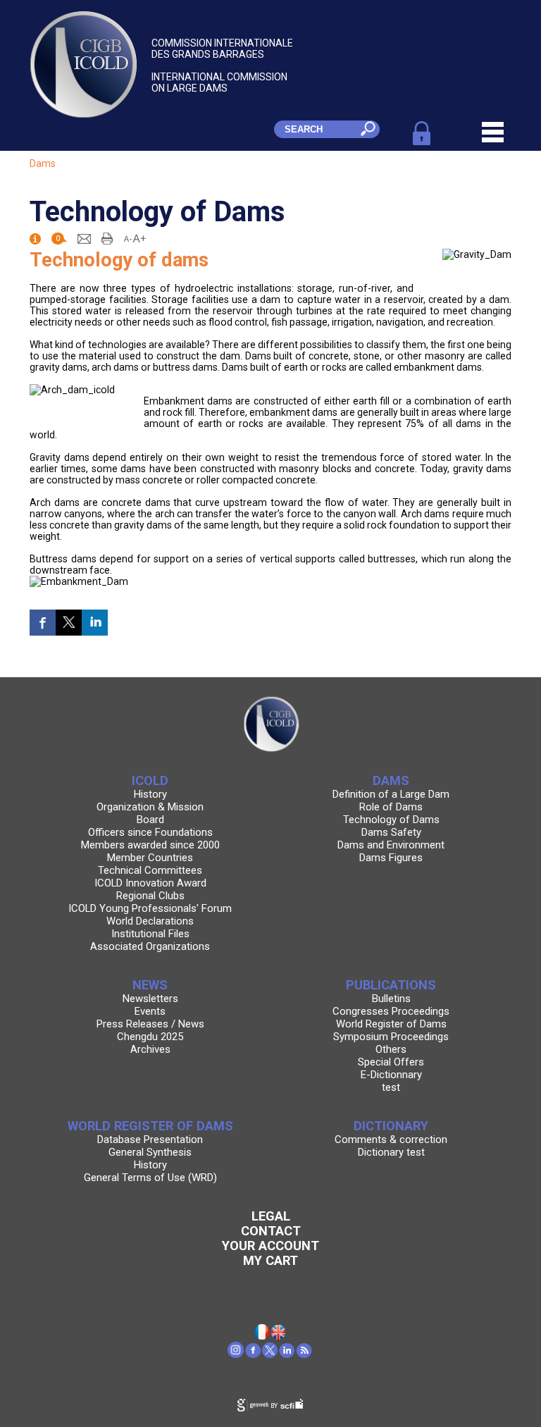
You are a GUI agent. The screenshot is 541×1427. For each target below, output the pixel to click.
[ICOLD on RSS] (304, 1354)
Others (390, 1049)
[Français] (262, 1336)
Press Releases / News (150, 1024)
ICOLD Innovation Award (150, 883)
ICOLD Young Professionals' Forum (150, 908)
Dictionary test (391, 1152)
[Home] (279, 1336)
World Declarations (150, 921)
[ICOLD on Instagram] (236, 1354)
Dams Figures (391, 857)
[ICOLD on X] (270, 1354)
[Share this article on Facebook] (43, 623)
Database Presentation (150, 1139)
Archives (150, 1049)
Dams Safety (391, 832)
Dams (43, 163)
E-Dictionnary (391, 1074)
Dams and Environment (390, 845)
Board (150, 819)
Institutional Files (150, 933)
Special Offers (391, 1062)
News (150, 984)
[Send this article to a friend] (84, 237)
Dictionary (391, 1125)
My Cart (270, 1260)
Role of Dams (391, 807)
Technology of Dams (391, 819)
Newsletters (150, 998)
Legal (270, 1216)
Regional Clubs (150, 895)
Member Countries (150, 857)
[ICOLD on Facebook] (253, 1354)
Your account (270, 1245)
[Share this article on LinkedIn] (95, 623)
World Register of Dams (391, 1024)
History (150, 794)
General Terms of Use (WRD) (150, 1177)
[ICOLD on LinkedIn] (287, 1354)
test (391, 1087)
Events (150, 1011)
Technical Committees (150, 870)
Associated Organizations (150, 946)
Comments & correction (391, 1139)
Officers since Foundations (150, 832)
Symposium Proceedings (391, 1036)
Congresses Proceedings (390, 1011)
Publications (391, 984)
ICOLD (150, 780)
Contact (271, 1230)
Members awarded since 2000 (150, 845)
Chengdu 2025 (150, 1036)
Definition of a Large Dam (390, 794)
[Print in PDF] (107, 237)
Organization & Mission (150, 807)
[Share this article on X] (69, 623)
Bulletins (391, 998)
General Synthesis (150, 1152)
